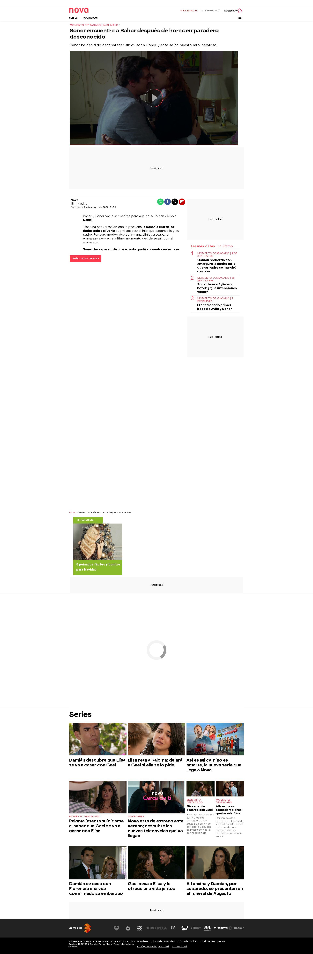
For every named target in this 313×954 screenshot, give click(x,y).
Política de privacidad (163, 941)
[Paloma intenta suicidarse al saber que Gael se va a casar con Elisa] (98, 797)
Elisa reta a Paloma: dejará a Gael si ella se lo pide (155, 762)
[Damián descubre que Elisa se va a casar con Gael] (98, 739)
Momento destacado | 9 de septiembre (217, 255)
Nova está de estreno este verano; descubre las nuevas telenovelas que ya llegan (156, 828)
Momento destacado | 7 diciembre (215, 300)
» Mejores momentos (119, 512)
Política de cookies (187, 941)
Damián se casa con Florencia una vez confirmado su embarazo (96, 888)
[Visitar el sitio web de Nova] (151, 928)
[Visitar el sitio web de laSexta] (128, 928)
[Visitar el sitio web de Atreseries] (173, 928)
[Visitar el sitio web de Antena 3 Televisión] (116, 928)
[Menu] (240, 17)
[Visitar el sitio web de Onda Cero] (185, 928)
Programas (89, 17)
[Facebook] (72, 203)
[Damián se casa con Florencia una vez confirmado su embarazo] (98, 863)
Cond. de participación (212, 941)
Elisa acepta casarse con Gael (199, 808)
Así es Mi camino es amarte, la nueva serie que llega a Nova (213, 765)
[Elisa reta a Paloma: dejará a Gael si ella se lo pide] (156, 739)
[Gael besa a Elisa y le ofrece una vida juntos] (156, 863)
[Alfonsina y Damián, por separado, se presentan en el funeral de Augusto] (215, 863)
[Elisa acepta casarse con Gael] (200, 789)
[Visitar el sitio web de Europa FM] (196, 928)
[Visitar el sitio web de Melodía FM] (207, 928)
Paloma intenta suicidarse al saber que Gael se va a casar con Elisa (96, 826)
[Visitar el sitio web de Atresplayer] (223, 928)
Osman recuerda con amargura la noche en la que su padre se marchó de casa (216, 265)
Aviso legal (142, 941)
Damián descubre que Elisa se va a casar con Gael (97, 762)
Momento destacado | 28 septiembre (215, 279)
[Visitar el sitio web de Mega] (162, 928)
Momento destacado (84, 816)
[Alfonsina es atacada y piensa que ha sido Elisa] (230, 789)
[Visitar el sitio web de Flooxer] (239, 928)
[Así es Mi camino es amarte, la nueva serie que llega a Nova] (215, 739)
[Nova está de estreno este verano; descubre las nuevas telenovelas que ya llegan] (156, 797)
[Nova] (89, 10)
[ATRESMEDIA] (79, 928)
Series (73, 17)
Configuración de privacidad (153, 946)
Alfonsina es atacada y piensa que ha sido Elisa (229, 810)
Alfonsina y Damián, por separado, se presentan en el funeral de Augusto (214, 888)
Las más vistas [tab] (203, 246)
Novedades (136, 816)
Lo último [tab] (225, 246)
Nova (72, 512)
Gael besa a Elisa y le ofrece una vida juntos (151, 886)
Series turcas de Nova (85, 258)
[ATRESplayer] (233, 10)
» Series (80, 512)
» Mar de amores (96, 512)
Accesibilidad (179, 946)
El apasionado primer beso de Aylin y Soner (214, 307)
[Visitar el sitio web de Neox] (139, 928)
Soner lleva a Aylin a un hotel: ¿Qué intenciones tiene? (217, 288)
